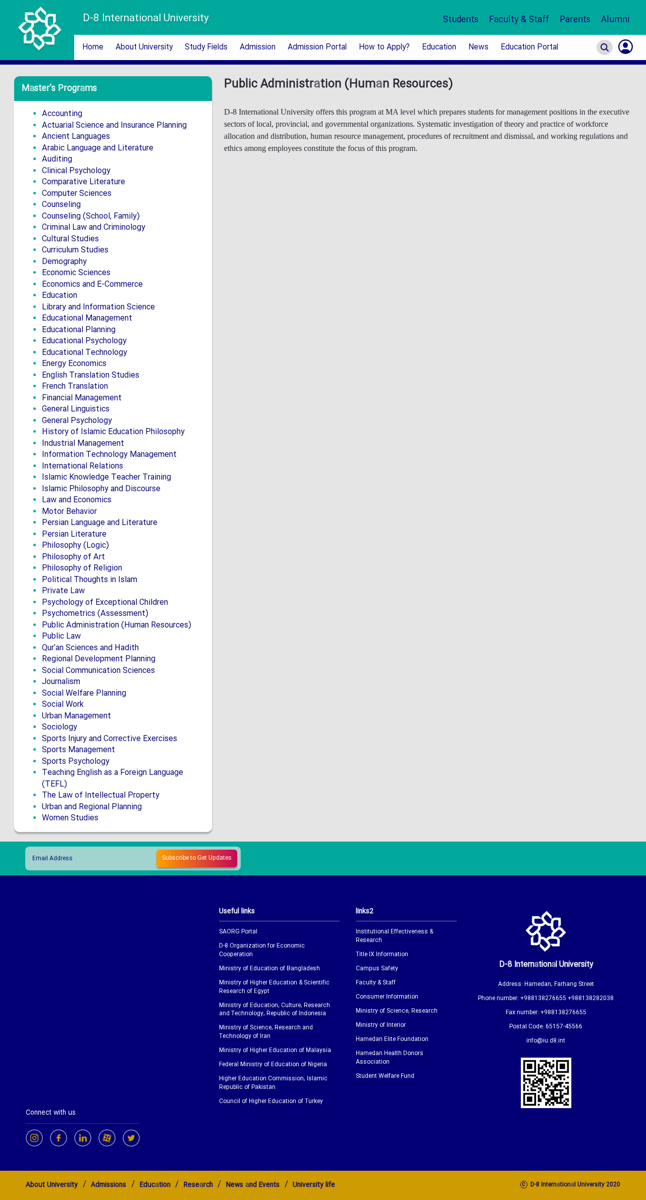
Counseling (61, 204)
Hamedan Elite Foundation (392, 1039)
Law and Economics (77, 500)
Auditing (57, 159)
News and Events (253, 1185)
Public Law (61, 636)
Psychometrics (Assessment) (95, 613)
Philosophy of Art (73, 557)
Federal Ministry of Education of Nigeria (273, 1065)
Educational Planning (79, 330)
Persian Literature (74, 534)
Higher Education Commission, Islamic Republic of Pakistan (273, 1083)
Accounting (62, 114)
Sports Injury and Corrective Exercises (109, 739)
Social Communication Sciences (98, 670)
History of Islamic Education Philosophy (113, 432)
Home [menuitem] (92, 47)
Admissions (108, 1185)
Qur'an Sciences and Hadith (90, 648)
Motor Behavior (69, 511)
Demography (64, 261)
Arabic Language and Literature (97, 148)
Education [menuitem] (439, 47)
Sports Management (78, 750)
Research (198, 1185)
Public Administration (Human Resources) (116, 625)
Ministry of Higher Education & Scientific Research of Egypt (274, 987)
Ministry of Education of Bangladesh (269, 969)
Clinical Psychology (76, 171)
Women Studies (70, 818)
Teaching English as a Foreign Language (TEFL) (112, 778)
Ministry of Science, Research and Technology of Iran (266, 1032)
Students (460, 20)
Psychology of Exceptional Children (105, 602)
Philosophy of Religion (82, 568)
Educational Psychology (84, 341)
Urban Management (76, 716)
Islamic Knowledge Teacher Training (106, 477)
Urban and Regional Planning (92, 807)
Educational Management (87, 318)
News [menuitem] (478, 47)
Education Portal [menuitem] (529, 47)
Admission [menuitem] (258, 47)
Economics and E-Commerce (92, 284)
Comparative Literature (83, 182)
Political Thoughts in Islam (89, 579)
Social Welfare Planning (84, 693)
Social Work (63, 704)
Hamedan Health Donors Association (389, 1058)
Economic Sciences (76, 273)
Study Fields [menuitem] (206, 47)
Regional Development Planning (98, 659)
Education (59, 295)
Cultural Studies (70, 239)
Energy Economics (74, 363)
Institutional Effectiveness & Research (394, 936)
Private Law (63, 591)
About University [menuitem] (144, 47)
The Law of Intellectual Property (100, 795)
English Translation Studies (90, 375)
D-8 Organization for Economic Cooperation (262, 950)
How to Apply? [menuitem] (384, 47)
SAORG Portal (238, 932)
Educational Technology (84, 352)
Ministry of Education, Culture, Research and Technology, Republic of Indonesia (274, 1010)
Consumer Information (387, 997)
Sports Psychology (76, 761)
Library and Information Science (98, 307)
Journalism (61, 681)
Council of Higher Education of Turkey (271, 1102)
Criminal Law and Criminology (93, 227)
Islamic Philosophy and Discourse (101, 489)
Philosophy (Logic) (75, 545)
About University (52, 1185)
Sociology (59, 727)
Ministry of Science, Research (397, 1011)
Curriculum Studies (75, 250)
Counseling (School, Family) (91, 216)
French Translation (75, 386)
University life (314, 1185)
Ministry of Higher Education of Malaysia (275, 1051)
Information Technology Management (109, 454)
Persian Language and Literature (99, 522)
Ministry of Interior (381, 1025)
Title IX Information (382, 955)
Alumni (615, 20)
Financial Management (82, 398)
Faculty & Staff (519, 20)
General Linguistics (76, 409)
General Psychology (77, 420)
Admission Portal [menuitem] (317, 47)
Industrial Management (83, 443)
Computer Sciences (77, 193)
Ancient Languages (76, 136)
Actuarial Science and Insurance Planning (114, 125)
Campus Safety (377, 969)
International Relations (82, 466)
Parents (575, 20)
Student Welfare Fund (385, 1076)
